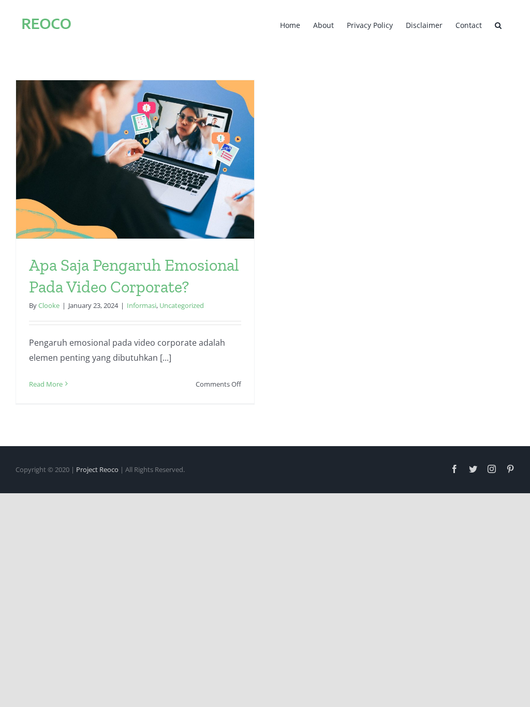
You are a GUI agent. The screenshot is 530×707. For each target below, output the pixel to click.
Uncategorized (181, 305)
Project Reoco (97, 469)
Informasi (141, 305)
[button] (498, 24)
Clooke (49, 305)
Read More (46, 384)
